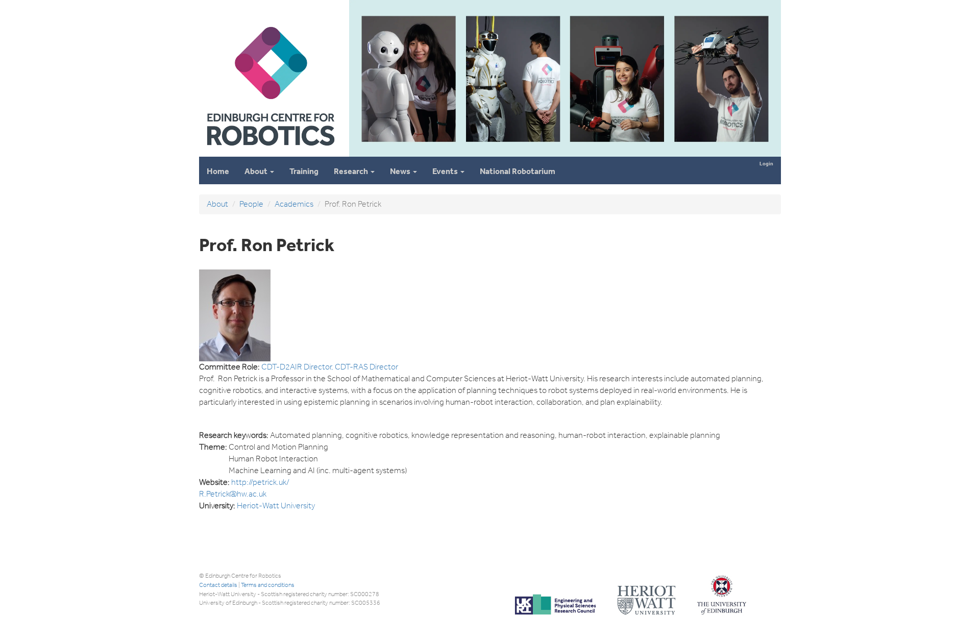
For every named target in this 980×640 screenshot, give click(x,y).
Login (766, 163)
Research (352, 171)
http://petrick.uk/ (260, 482)
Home (218, 171)
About (256, 171)
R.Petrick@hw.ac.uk (232, 494)
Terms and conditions (268, 584)
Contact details (218, 584)
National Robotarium (517, 171)
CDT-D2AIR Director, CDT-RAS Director (329, 367)
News (401, 171)
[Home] (270, 152)
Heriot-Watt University (276, 505)
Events (445, 171)
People (251, 204)
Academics (294, 204)
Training (303, 171)
